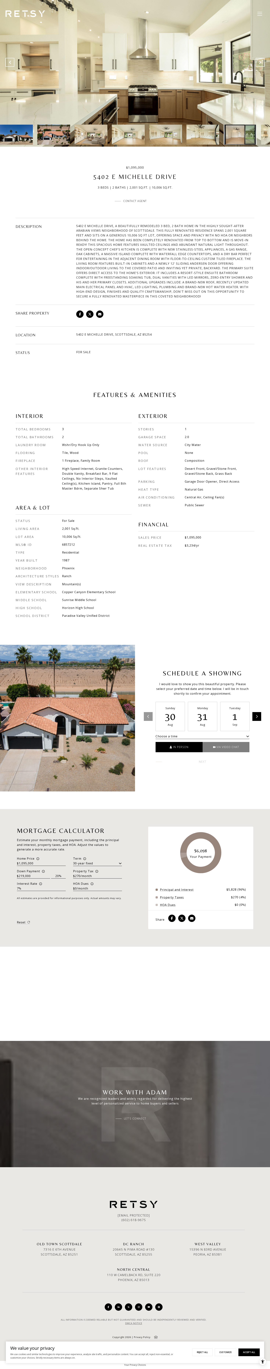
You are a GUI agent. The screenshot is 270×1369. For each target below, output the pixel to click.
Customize (225, 1352)
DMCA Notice (133, 1323)
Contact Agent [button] (135, 201)
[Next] (256, 716)
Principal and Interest (177, 889)
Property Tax (83, 871)
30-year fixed (83, 863)
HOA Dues (81, 884)
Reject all (202, 1352)
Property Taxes (172, 897)
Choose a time (167, 736)
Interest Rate (27, 884)
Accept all (249, 1352)
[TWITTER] (128, 1307)
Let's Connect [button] (135, 1118)
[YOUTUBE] (148, 1307)
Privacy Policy (142, 1337)
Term (77, 859)
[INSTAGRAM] (138, 1307)
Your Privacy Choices (135, 1364)
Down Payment (28, 871)
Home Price (26, 859)
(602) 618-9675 (133, 1220)
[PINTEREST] (159, 1307)
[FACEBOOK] (108, 1307)
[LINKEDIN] (118, 1307)
